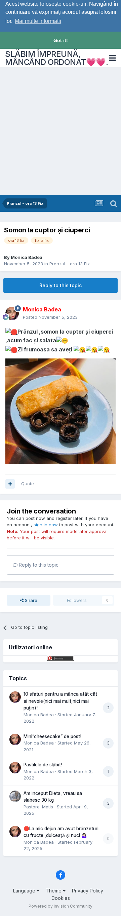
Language (25, 890)
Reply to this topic (60, 285)
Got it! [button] (60, 40)
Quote (27, 483)
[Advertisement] (60, 131)
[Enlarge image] (11, 331)
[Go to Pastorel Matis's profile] (15, 796)
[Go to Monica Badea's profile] (12, 313)
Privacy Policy (87, 890)
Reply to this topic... (39, 565)
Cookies (60, 898)
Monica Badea (26, 257)
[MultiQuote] (10, 484)
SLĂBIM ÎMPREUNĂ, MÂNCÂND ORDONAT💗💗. (56, 58)
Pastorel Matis (38, 806)
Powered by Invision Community (60, 906)
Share (30, 600)
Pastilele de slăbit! (43, 764)
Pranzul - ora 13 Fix (69, 263)
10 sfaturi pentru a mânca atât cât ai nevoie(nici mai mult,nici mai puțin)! (60, 701)
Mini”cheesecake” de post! (52, 736)
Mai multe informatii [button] (38, 21)
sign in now (46, 524)
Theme (54, 890)
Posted (50, 317)
